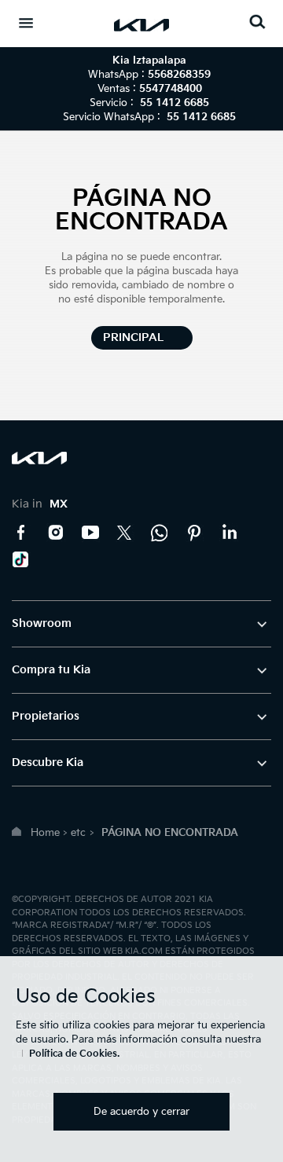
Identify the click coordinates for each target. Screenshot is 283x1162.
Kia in (40, 504)
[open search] (257, 21)
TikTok (21, 559)
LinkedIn (228, 532)
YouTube (90, 532)
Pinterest (194, 532)
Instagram (55, 532)
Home (45, 833)
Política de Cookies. (74, 1054)
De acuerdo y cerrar (141, 1111)
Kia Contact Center (159, 532)
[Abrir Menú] (26, 23)
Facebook (21, 532)
